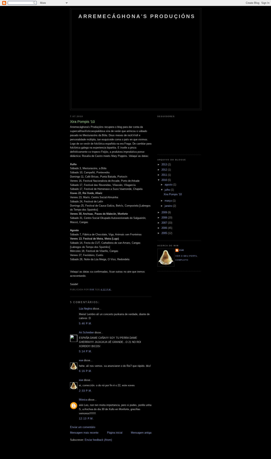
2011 (164, 174)
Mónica (83, 399)
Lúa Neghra (85, 308)
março (169, 200)
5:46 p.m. (85, 323)
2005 (164, 233)
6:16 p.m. (85, 371)
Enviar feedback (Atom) (98, 439)
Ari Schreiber (86, 332)
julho (168, 189)
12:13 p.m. (86, 418)
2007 (164, 222)
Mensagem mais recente (84, 432)
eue (81, 360)
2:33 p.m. (85, 390)
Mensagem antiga (141, 432)
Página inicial (114, 432)
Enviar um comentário (82, 427)
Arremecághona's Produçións (136, 16)
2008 (164, 217)
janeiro (169, 205)
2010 (164, 180)
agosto (169, 184)
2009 (164, 212)
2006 (164, 227)
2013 (164, 164)
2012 (164, 169)
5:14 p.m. (85, 351)
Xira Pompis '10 (173, 194)
